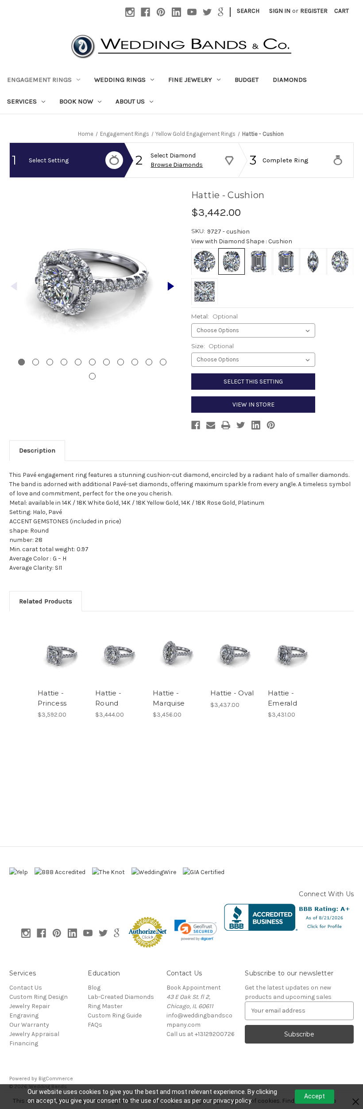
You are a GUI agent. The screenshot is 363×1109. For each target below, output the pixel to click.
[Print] (225, 425)
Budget (247, 80)
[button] (196, 930)
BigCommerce (56, 1078)
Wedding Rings (120, 80)
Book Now (76, 101)
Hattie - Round (108, 698)
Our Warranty (29, 1024)
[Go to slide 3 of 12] (49, 362)
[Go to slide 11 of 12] (163, 362)
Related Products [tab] (45, 601)
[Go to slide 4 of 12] (64, 362)
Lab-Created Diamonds (121, 997)
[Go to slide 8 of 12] (120, 362)
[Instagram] (130, 12)
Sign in (279, 11)
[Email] (210, 425)
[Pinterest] (161, 12)
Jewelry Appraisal (34, 1034)
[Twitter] (207, 12)
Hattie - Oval (232, 693)
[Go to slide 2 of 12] (170, 286)
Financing (23, 1043)
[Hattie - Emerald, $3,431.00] (292, 652)
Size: (212, 345)
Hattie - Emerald (282, 698)
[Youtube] (192, 12)
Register (314, 11)
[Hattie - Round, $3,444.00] (119, 652)
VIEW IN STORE (253, 404)
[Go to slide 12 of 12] (92, 376)
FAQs (95, 1024)
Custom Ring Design (38, 997)
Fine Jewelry (190, 80)
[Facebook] (145, 12)
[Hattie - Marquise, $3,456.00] (177, 652)
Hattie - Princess (52, 698)
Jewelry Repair (29, 1006)
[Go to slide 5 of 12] (78, 362)
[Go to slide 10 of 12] (149, 362)
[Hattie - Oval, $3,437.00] (234, 652)
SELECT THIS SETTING (253, 381)
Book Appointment (193, 987)
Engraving (24, 1015)
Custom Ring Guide (115, 1015)
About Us (130, 101)
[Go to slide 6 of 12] (92, 362)
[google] (220, 12)
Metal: (214, 316)
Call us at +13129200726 (200, 1034)
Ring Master (105, 1006)
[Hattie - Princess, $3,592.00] (62, 652)
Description (37, 450)
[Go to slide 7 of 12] (106, 362)
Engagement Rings (39, 80)
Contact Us (25, 987)
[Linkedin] (176, 12)
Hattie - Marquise (169, 698)
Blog (94, 987)
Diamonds (290, 80)
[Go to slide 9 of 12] (134, 362)
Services (22, 101)
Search (248, 11)
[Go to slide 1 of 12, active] (21, 362)
